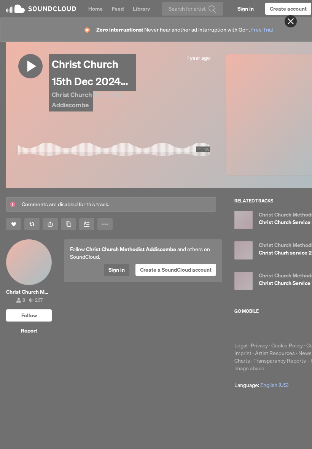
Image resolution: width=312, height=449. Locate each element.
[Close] (291, 21)
